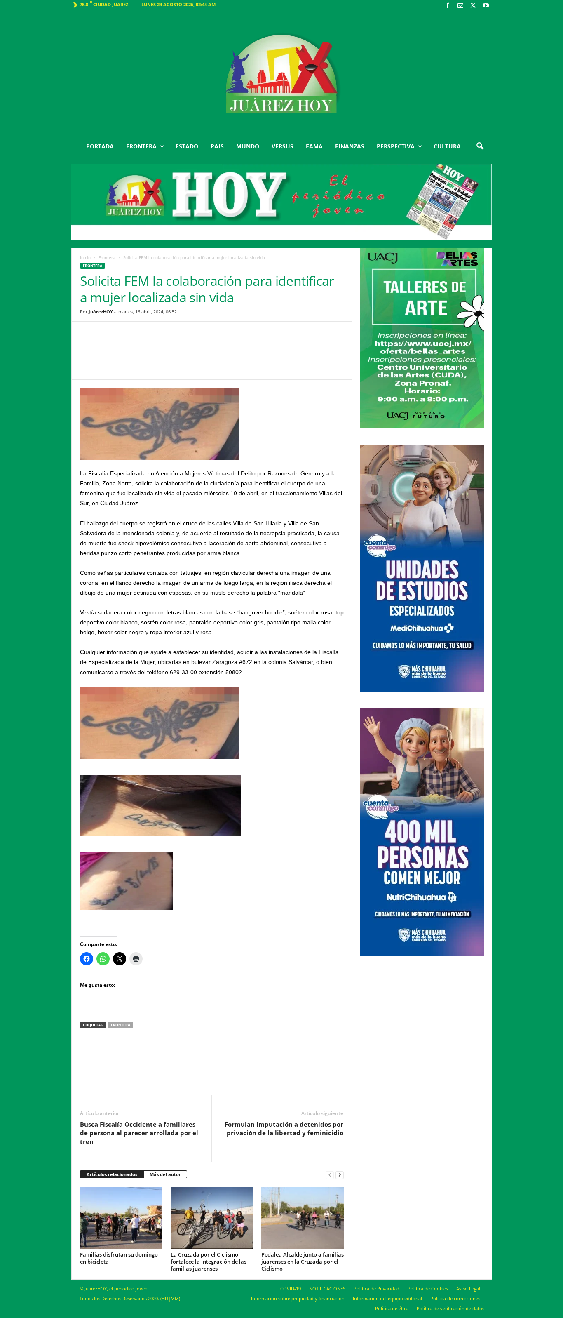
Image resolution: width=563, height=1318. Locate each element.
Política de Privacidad (376, 1288)
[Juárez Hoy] (281, 74)
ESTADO (187, 146)
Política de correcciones (455, 1298)
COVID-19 (290, 1288)
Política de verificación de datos (450, 1308)
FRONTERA (141, 146)
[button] (480, 146)
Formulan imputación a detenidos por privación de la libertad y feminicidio (284, 1128)
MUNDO (247, 146)
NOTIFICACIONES (327, 1288)
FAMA (314, 146)
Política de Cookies (428, 1288)
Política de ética (391, 1308)
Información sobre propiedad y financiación (298, 1298)
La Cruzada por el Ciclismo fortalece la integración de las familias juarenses (208, 1261)
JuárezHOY (101, 311)
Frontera (107, 257)
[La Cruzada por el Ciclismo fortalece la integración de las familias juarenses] (212, 1218)
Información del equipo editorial (387, 1298)
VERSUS (282, 146)
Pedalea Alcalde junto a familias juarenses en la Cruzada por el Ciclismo (302, 1261)
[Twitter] (473, 6)
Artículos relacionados (112, 1174)
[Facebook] (448, 6)
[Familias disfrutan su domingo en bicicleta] (121, 1218)
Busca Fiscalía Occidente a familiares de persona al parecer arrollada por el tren (139, 1133)
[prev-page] (330, 1174)
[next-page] (339, 1174)
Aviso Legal (468, 1288)
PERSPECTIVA (396, 146)
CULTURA (447, 146)
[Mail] (460, 6)
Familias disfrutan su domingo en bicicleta (119, 1258)
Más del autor (165, 1174)
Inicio (85, 257)
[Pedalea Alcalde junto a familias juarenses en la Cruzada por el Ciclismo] (302, 1218)
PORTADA (100, 146)
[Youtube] (486, 6)
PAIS (217, 146)
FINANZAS (349, 146)
